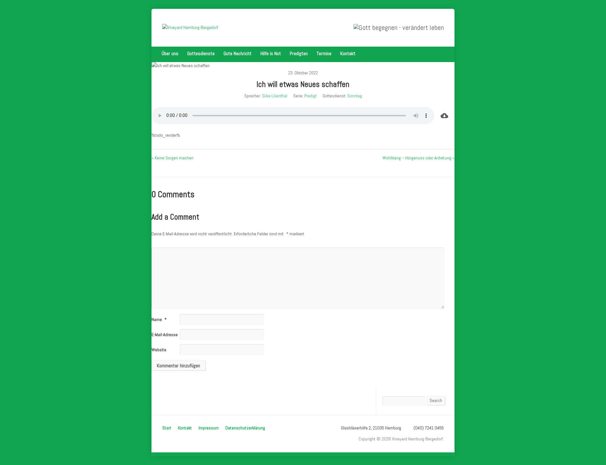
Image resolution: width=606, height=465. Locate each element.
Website (159, 350)
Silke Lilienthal (274, 96)
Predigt (310, 96)
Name (159, 319)
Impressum (209, 428)
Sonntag (354, 96)
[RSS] (433, 53)
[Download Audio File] (444, 115)
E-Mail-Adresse (167, 334)
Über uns (170, 53)
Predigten (299, 53)
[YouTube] (441, 53)
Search (436, 400)
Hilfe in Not (270, 53)
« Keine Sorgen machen (172, 158)
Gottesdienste (201, 53)
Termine (324, 53)
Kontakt (347, 53)
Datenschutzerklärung (245, 428)
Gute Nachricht (237, 53)
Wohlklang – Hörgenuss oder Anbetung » (418, 158)
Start (166, 428)
